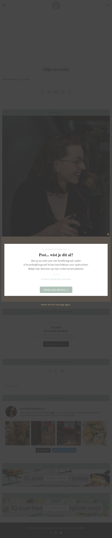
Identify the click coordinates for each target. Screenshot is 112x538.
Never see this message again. (56, 304)
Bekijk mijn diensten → (56, 289)
